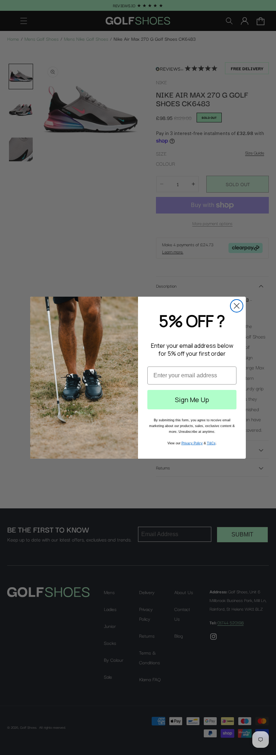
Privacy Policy (192, 443)
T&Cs (211, 443)
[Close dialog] (236, 306)
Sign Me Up (192, 399)
